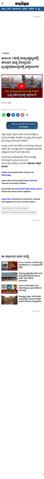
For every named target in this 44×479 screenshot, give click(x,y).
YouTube (33, 181)
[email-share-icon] (22, 116)
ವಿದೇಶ (31, 9)
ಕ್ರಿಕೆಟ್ (24, 9)
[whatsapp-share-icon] (4, 116)
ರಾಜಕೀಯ (16, 9)
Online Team (6, 103)
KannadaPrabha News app (27, 189)
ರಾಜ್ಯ (3, 9)
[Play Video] (22, 86)
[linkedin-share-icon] (18, 116)
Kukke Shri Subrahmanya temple (12, 212)
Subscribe (6, 199)
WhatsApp (6, 175)
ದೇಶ (9, 9)
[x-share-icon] (8, 116)
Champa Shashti (30, 212)
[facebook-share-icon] (13, 116)
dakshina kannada (8, 208)
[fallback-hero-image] (9, 266)
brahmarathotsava (22, 208)
